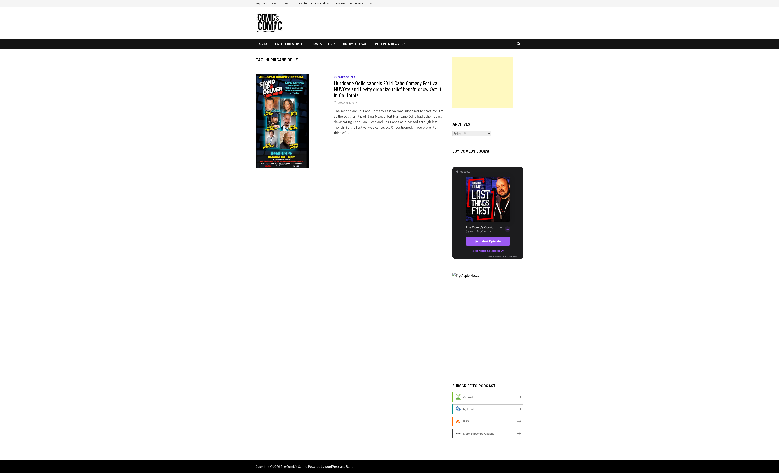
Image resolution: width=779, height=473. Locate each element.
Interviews (356, 3)
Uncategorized (344, 77)
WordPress (332, 466)
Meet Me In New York (390, 44)
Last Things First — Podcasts (313, 3)
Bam (349, 466)
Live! (370, 3)
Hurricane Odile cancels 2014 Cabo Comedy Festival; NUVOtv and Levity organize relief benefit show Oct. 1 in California (388, 89)
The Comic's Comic (293, 466)
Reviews (341, 3)
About (287, 3)
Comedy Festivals (354, 44)
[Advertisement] (482, 82)
